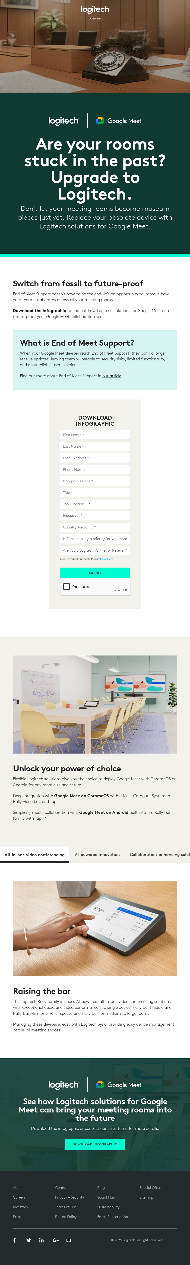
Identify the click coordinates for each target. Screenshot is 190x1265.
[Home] (95, 8)
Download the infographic (39, 310)
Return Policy (66, 1216)
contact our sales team (106, 1128)
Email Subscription (112, 1216)
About (18, 1187)
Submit (95, 573)
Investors (20, 1207)
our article (111, 375)
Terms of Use (66, 1207)
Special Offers (150, 1187)
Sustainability (108, 1207)
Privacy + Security (69, 1197)
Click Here (107, 559)
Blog (101, 1187)
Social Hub (106, 1197)
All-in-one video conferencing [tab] (35, 854)
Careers (19, 1197)
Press (17, 1216)
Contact (62, 1187)
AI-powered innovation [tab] (97, 854)
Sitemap (146, 1197)
